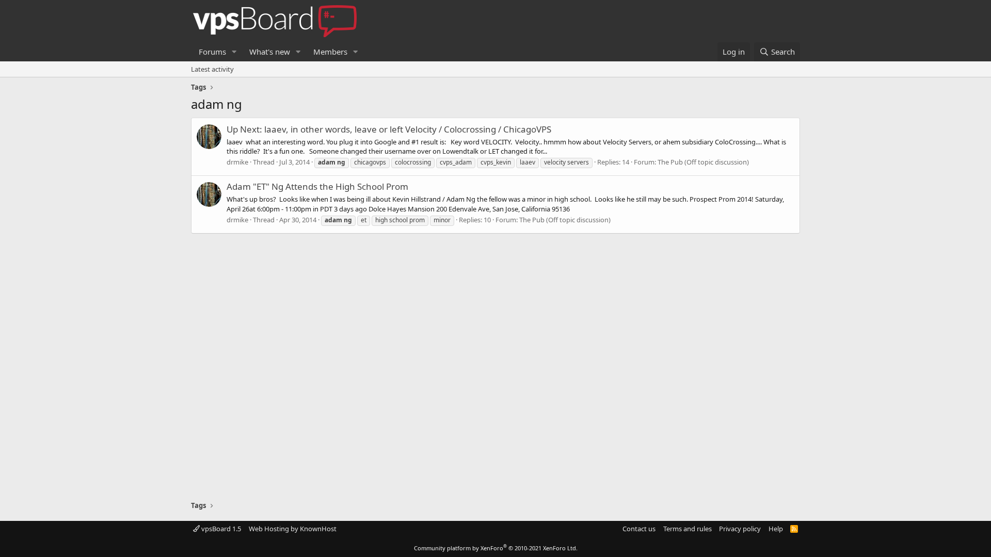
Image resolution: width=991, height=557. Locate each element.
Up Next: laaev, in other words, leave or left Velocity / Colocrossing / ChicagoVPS (389, 129)
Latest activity (212, 69)
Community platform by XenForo (496, 548)
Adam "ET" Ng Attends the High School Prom (317, 186)
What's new (269, 51)
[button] (234, 51)
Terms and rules (687, 528)
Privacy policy (740, 528)
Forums (212, 51)
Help (776, 528)
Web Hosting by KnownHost (293, 528)
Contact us (639, 528)
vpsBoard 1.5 (220, 528)
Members (330, 51)
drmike (237, 162)
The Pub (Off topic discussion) (703, 162)
